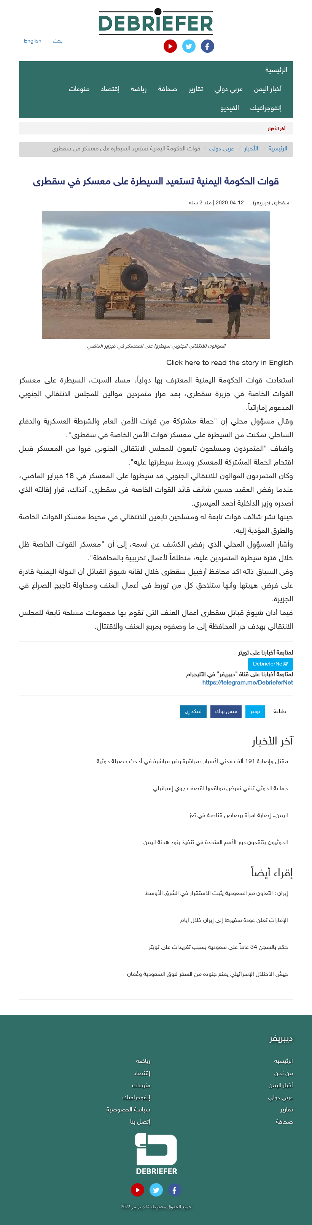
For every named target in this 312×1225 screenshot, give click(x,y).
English (32, 41)
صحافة (167, 89)
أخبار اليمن (268, 89)
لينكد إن (193, 711)
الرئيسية (276, 70)
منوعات (79, 89)
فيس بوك (226, 711)
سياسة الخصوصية (128, 1110)
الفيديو (229, 108)
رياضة (139, 89)
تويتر (255, 711)
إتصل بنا (140, 1122)
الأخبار (251, 149)
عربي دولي (229, 89)
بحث (57, 41)
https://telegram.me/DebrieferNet (247, 683)
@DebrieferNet (270, 664)
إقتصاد (110, 89)
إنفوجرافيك (266, 108)
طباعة (280, 711)
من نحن (283, 1073)
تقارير (196, 89)
